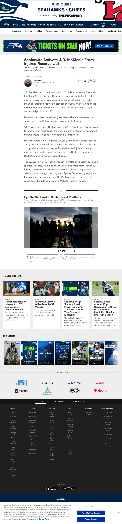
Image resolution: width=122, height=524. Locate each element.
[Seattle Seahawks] (61, 500)
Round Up (13, 416)
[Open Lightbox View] (61, 236)
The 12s (51, 459)
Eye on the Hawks (52, 414)
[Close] (118, 512)
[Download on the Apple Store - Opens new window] (52, 489)
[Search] (91, 24)
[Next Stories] (115, 352)
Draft (13, 412)
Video (32, 408)
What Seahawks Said (13, 461)
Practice (51, 444)
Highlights (32, 412)
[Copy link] (94, 81)
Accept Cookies (91, 519)
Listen (70, 408)
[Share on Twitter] (85, 82)
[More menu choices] (87, 25)
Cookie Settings (91, 507)
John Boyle (37, 80)
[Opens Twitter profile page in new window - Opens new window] (35, 85)
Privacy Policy (44, 519)
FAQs (107, 450)
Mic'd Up (32, 426)
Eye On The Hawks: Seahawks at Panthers (52, 197)
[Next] (74, 250)
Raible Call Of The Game (32, 438)
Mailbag (12, 438)
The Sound (32, 416)
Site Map (13, 475)
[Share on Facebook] (80, 82)
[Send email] (90, 82)
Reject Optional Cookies (91, 513)
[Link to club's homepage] (6, 24)
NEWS (13, 408)
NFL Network (33, 450)
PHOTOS (52, 408)
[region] (61, 513)
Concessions (108, 434)
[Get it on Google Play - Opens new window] (68, 490)
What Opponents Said (13, 469)
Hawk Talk (70, 448)
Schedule (88, 408)
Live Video (32, 453)
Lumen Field (108, 412)
